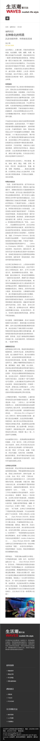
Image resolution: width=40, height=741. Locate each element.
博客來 (10, 694)
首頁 (6, 27)
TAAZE (10, 698)
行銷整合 (10, 721)
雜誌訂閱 (10, 674)
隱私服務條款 (12, 681)
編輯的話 (13, 27)
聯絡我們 (10, 671)
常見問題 (10, 677)
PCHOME (11, 701)
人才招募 (10, 718)
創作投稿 (10, 714)
